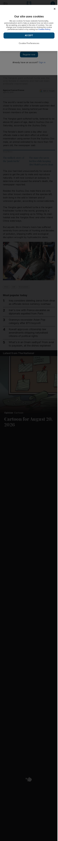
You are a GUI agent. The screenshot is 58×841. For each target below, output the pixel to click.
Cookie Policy (44, 29)
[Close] (55, 9)
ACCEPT (29, 35)
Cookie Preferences (29, 43)
